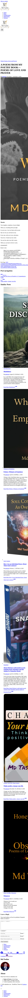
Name (22, 933)
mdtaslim (4, 76)
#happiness (6, 265)
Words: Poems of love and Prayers (9, 61)
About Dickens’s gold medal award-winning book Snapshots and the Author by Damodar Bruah (14, 669)
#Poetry (6, 267)
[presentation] (15, 327)
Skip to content (4, 1)
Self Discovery (7, 368)
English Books (7, 15)
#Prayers (10, 267)
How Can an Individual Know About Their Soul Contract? (15, 564)
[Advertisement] (14, 46)
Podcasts (6, 18)
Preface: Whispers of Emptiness (13, 472)
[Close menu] (1, 988)
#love (24, 265)
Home (5, 12)
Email (22, 936)
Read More (9, 387)
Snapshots (6, 664)
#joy (21, 265)
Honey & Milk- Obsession (10, 893)
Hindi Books (7, 16)
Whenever (7, 896)
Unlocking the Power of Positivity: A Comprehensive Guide (13, 276)
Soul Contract (7, 561)
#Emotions (13, 263)
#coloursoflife (7, 263)
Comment (3, 930)
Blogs (5, 14)
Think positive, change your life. (8, 281)
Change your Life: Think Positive (11, 783)
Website (22, 938)
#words (15, 267)
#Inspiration (17, 265)
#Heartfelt (11, 265)
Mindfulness (7, 371)
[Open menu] (2, 30)
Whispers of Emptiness (9, 469)
